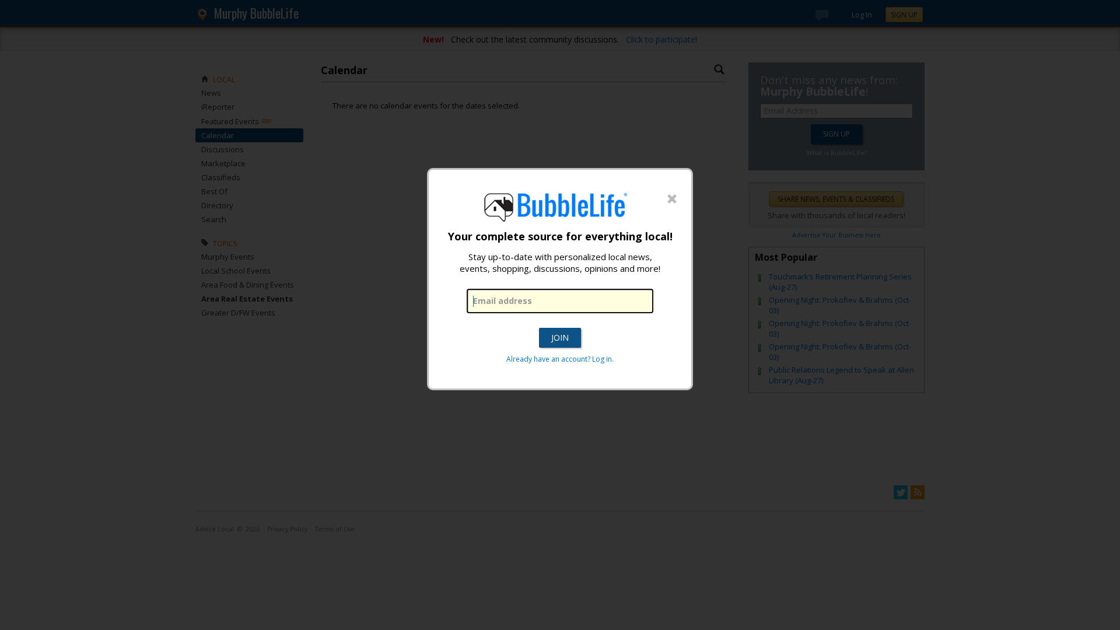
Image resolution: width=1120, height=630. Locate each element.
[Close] (672, 199)
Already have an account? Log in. (560, 359)
